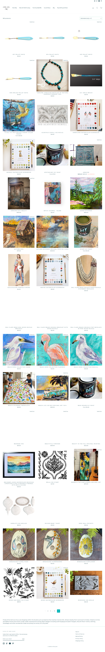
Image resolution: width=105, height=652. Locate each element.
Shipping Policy (80, 640)
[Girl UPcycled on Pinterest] (13, 643)
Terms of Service (80, 634)
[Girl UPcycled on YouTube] (10, 643)
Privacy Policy (79, 638)
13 (54, 611)
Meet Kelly (14, 7)
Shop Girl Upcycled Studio (62, 7)
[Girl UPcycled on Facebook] (7, 643)
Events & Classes (47, 7)
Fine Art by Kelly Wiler (37, 7)
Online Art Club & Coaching (24, 7)
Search (77, 631)
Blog (54, 7)
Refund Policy (79, 636)
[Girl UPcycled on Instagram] (4, 643)
